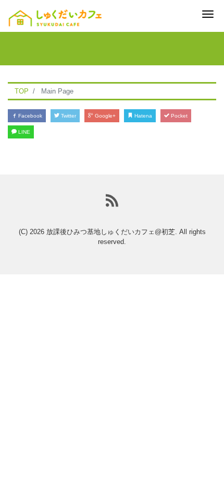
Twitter (67, 116)
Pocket (178, 116)
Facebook (29, 116)
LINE (23, 132)
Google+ (104, 116)
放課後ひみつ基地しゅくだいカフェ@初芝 (110, 232)
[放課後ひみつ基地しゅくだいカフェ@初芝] (55, 14)
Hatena (142, 116)
